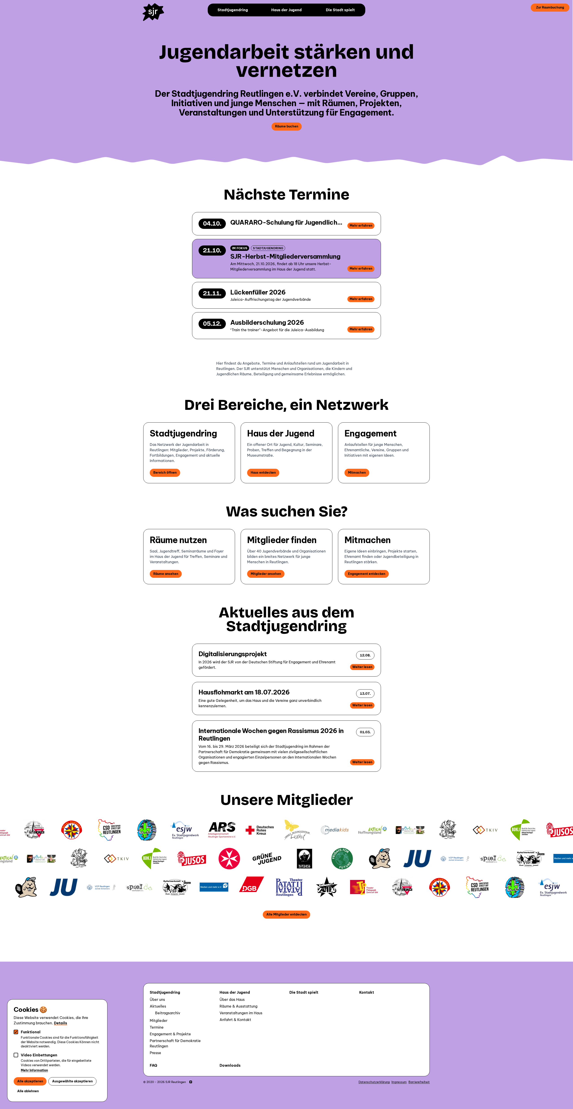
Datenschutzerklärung (374, 1082)
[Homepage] (155, 15)
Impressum (399, 1082)
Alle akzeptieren (30, 1081)
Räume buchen (286, 126)
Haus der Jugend (286, 10)
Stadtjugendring (233, 10)
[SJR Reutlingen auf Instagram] (190, 1082)
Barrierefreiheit (419, 1082)
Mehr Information (34, 1070)
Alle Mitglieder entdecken (286, 914)
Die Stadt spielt (340, 10)
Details (60, 1023)
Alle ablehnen (28, 1091)
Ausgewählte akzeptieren (72, 1081)
